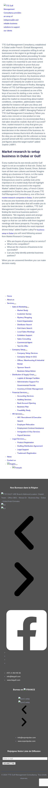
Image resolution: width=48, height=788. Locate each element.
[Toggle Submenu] (15, 303)
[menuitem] (12, 464)
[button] (46, 18)
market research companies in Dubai (17, 198)
